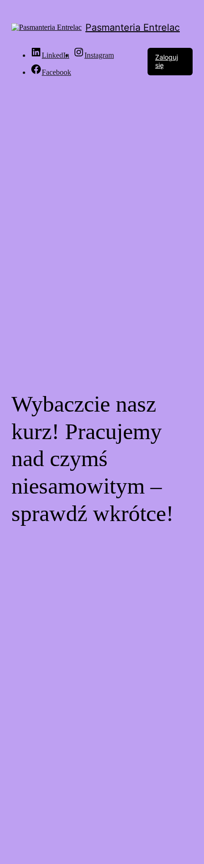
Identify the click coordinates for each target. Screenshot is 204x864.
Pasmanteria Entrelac (132, 27)
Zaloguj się (166, 61)
